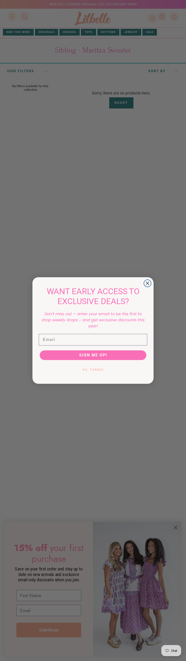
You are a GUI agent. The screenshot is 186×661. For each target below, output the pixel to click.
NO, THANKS (93, 369)
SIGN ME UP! (93, 355)
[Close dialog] (147, 283)
